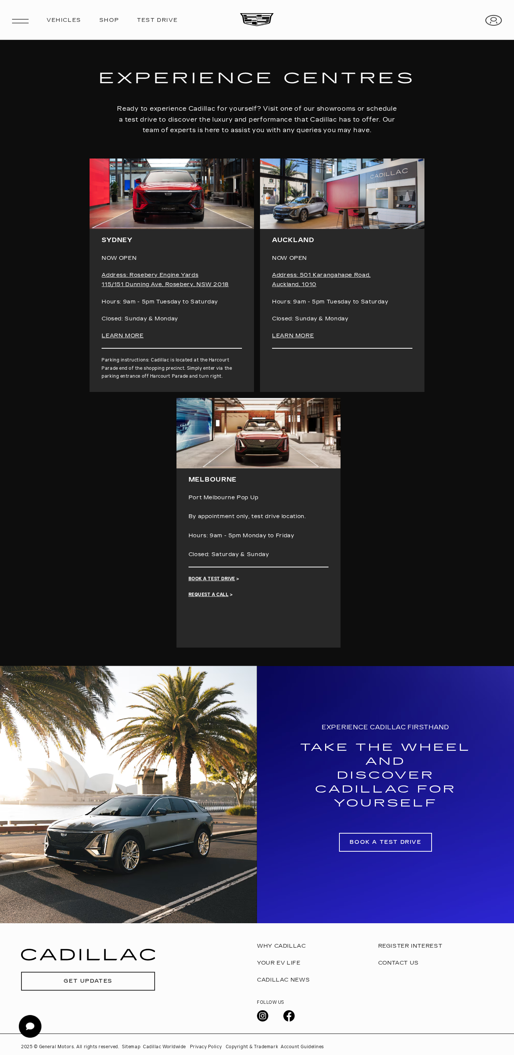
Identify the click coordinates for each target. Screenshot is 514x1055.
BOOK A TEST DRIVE (212, 578)
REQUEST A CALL (209, 594)
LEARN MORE (122, 335)
